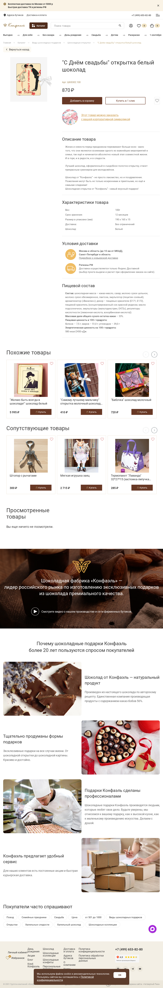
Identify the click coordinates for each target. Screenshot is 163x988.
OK (119, 975)
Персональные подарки (51, 967)
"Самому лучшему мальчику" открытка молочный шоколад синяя (80, 401)
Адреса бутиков (15, 15)
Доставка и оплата (37, 15)
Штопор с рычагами (23, 475)
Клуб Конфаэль (34, 965)
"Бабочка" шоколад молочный (131, 400)
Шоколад (48, 949)
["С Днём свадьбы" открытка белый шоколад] (31, 79)
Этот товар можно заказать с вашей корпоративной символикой (105, 117)
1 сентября (155, 34)
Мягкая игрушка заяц (75, 475)
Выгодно (8, 34)
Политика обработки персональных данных (91, 958)
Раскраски (134, 34)
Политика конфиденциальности (92, 950)
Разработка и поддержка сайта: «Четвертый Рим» (135, 984)
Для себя (27, 34)
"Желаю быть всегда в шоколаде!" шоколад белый (28, 401)
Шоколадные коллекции (51, 954)
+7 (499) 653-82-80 (141, 15)
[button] (154, 354)
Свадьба (96, 34)
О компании (69, 963)
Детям (114, 34)
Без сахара (48, 34)
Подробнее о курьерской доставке (98, 257)
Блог (30, 959)
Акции (31, 955)
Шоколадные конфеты (51, 961)
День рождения (72, 34)
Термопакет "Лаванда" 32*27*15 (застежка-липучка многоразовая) (130, 477)
